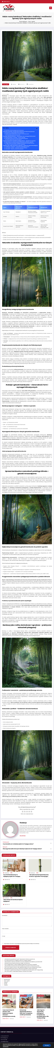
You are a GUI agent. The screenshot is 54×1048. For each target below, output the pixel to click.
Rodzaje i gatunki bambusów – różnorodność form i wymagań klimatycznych (19, 136)
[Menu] (50, 8)
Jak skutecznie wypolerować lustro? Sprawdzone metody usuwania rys (19, 959)
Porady (5, 983)
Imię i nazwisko (5, 928)
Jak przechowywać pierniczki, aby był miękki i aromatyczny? (17, 963)
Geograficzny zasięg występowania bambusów (14, 132)
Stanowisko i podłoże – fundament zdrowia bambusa (16, 147)
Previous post (6, 842)
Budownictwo (7, 979)
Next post (5, 846)
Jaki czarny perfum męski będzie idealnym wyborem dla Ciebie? (18, 971)
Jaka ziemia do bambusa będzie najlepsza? (13, 900)
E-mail (3, 936)
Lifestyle (5, 982)
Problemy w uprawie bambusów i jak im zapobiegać (16, 144)
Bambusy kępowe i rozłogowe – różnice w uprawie (15, 137)
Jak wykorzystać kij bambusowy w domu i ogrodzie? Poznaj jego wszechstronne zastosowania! (39, 875)
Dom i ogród (5, 84)
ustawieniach (5, 1046)
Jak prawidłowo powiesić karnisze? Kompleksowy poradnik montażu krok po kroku (21, 965)
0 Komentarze (30, 84)
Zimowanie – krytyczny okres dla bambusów (14, 149)
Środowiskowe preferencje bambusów (13, 135)
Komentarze (4, 915)
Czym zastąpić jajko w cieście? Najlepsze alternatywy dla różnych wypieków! (20, 964)
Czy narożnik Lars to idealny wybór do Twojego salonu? (18, 844)
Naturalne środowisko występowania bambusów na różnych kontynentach (19, 131)
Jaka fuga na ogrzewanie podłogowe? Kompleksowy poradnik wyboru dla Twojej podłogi (23, 969)
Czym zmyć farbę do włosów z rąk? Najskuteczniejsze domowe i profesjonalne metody (22, 967)
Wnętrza (6, 985)
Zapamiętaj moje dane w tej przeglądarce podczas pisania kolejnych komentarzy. (21, 943)
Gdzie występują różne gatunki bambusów (14, 139)
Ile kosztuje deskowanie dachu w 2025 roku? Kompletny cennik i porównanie (20, 968)
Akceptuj (47, 1045)
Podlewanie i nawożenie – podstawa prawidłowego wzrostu (17, 146)
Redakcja (14, 84)
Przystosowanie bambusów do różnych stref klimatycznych (17, 133)
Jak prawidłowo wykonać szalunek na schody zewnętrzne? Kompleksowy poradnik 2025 (23, 961)
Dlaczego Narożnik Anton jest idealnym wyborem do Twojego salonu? (22, 849)
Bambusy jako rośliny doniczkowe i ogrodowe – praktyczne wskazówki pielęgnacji (21, 145)
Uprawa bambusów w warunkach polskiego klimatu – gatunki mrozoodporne (19, 140)
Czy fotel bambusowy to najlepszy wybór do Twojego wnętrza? (11, 875)
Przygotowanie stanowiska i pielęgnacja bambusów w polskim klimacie (20, 143)
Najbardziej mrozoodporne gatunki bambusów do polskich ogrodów (19, 142)
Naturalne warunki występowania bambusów (14, 130)
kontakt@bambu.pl (4, 1041)
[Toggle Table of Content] (36, 128)
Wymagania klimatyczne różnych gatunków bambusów (17, 138)
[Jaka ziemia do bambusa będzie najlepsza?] (14, 890)
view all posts (23, 835)
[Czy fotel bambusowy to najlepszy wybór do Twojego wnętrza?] (14, 865)
